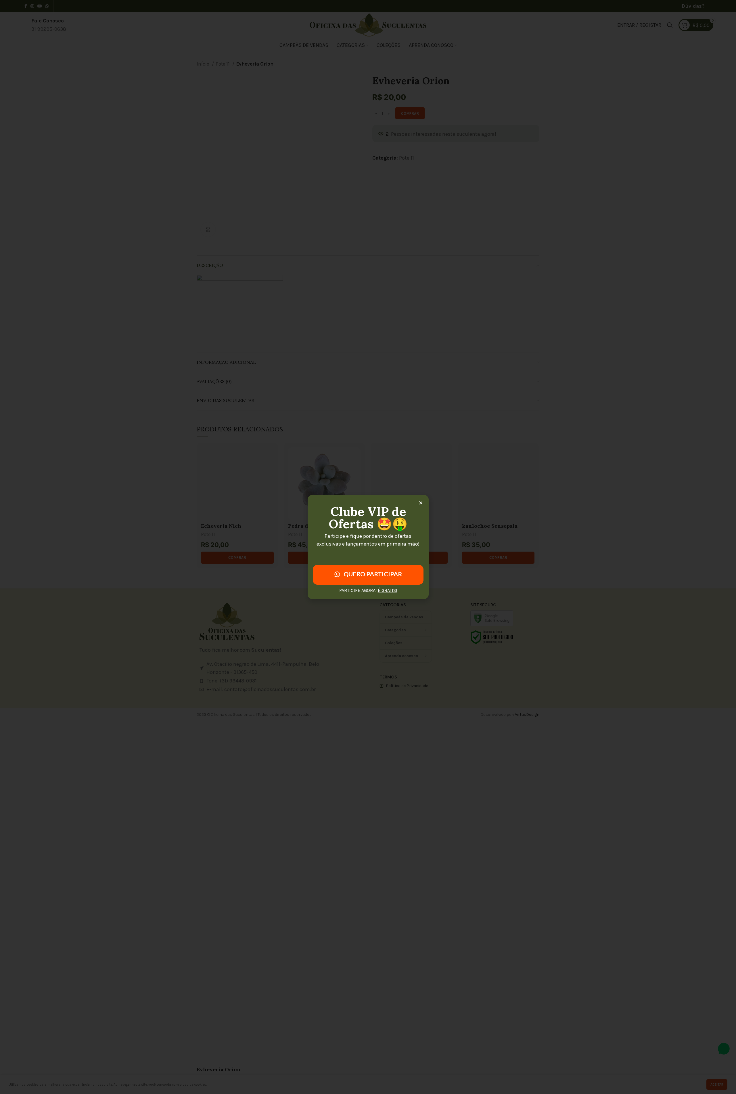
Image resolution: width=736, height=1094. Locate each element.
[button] (421, 503)
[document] (368, 547)
